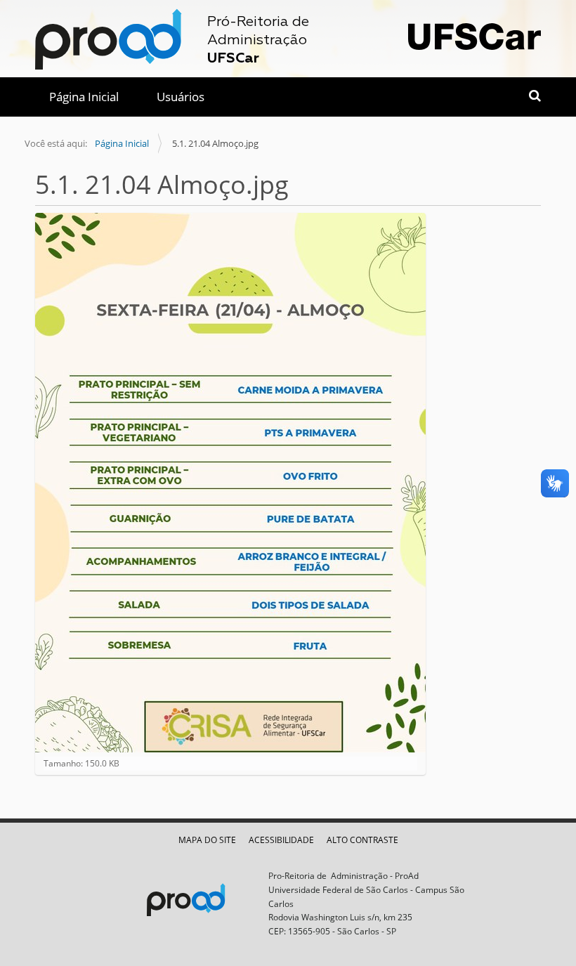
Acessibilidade (281, 840)
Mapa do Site (207, 840)
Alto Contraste (362, 840)
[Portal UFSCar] (474, 35)
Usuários (180, 97)
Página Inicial (84, 97)
